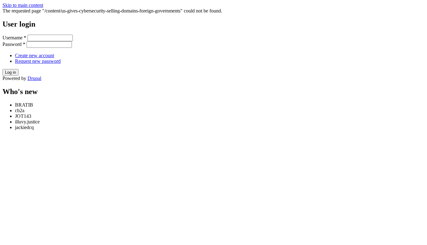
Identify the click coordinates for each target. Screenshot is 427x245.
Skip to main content (23, 5)
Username (14, 37)
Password (14, 44)
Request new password (38, 61)
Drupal (34, 78)
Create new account (34, 55)
